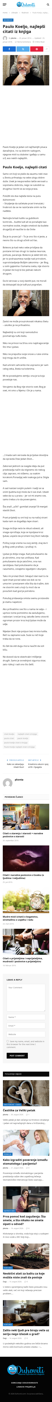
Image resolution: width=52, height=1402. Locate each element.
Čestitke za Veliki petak (19, 1110)
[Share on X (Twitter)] (23, 49)
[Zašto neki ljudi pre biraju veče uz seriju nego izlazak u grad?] (26, 1313)
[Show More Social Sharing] (46, 49)
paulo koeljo (22, 738)
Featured (8, 1268)
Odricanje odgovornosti (24, 1383)
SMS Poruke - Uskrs (12, 1105)
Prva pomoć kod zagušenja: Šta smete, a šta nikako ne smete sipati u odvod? (24, 1220)
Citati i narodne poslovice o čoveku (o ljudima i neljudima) (23, 877)
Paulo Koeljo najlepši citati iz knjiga (19, 747)
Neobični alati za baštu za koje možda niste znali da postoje (24, 1275)
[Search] (47, 4)
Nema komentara (24, 42)
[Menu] (4, 4)
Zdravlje (7, 1154)
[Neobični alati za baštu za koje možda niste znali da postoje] (26, 1257)
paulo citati (9, 738)
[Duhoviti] (26, 4)
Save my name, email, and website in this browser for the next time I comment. (25, 1044)
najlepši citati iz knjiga (27, 734)
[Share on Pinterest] (36, 49)
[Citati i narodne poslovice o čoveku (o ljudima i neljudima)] (26, 858)
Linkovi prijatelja (26, 1387)
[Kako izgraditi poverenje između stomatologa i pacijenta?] (26, 1143)
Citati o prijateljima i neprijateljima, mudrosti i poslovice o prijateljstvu (23, 960)
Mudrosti (8, 20)
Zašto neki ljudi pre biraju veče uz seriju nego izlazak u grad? (26, 1332)
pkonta (13, 38)
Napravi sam (9, 1211)
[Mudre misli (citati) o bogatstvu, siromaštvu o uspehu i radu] (26, 900)
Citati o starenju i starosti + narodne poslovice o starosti (23, 835)
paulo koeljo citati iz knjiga (15, 742)
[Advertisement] (26, 116)
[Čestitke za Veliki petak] (26, 1093)
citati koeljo (9, 734)
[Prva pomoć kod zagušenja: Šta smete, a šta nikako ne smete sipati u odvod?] (26, 1199)
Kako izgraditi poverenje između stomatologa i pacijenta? (25, 1161)
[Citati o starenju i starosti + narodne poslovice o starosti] (26, 817)
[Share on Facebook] (9, 49)
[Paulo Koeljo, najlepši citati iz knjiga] (26, 70)
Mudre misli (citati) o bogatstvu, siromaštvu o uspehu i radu (20, 918)
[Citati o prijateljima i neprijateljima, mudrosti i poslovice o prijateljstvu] (26, 942)
